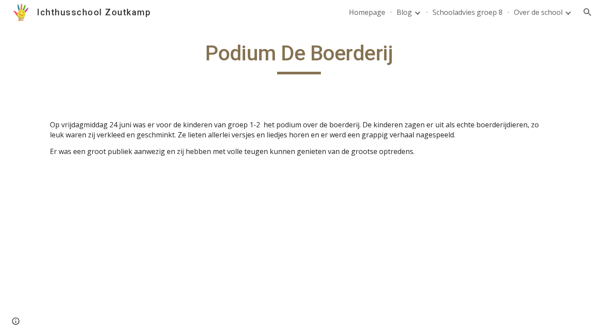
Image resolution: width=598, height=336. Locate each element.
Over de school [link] (538, 12)
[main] (299, 57)
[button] (587, 12)
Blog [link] (404, 12)
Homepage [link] (367, 12)
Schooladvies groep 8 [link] (468, 12)
